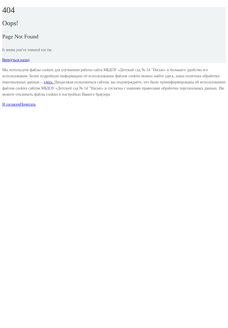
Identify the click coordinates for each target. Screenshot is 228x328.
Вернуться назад (15, 60)
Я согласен (11, 104)
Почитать (28, 104)
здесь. (49, 82)
